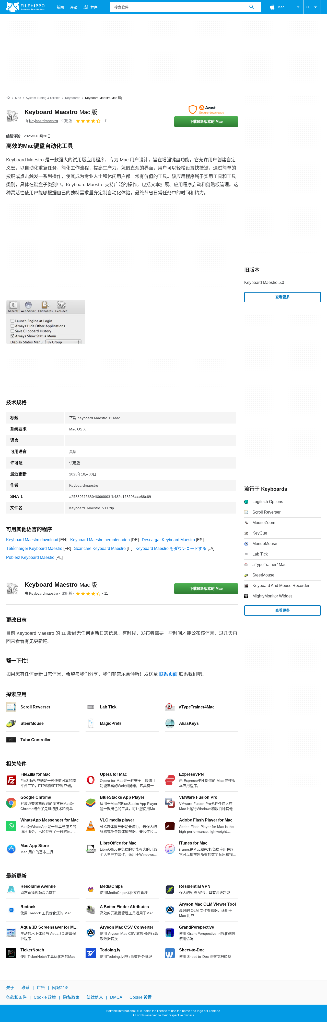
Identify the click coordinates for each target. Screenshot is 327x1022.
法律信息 (95, 997)
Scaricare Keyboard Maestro (100, 548)
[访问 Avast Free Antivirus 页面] (206, 109)
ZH (308, 7)
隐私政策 (71, 997)
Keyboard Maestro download (32, 540)
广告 (41, 987)
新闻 (60, 7)
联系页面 (168, 674)
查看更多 (282, 297)
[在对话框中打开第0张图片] (45, 322)
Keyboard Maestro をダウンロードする (170, 548)
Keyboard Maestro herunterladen (100, 540)
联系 (25, 987)
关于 (10, 987)
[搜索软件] (252, 7)
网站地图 (60, 987)
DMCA (116, 997)
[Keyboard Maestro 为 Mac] (12, 116)
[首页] (8, 98)
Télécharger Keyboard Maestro (34, 548)
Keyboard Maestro (61, 111)
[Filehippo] (25, 7)
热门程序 (90, 7)
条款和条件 (16, 997)
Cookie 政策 (45, 997)
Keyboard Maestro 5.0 (264, 282)
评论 (73, 7)
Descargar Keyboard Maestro (168, 540)
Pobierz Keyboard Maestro (30, 557)
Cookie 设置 (141, 997)
